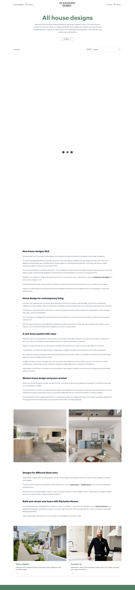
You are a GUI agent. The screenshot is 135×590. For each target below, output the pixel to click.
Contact (109, 4)
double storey (86, 484)
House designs (19, 4)
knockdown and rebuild (101, 277)
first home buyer (101, 506)
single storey (74, 484)
